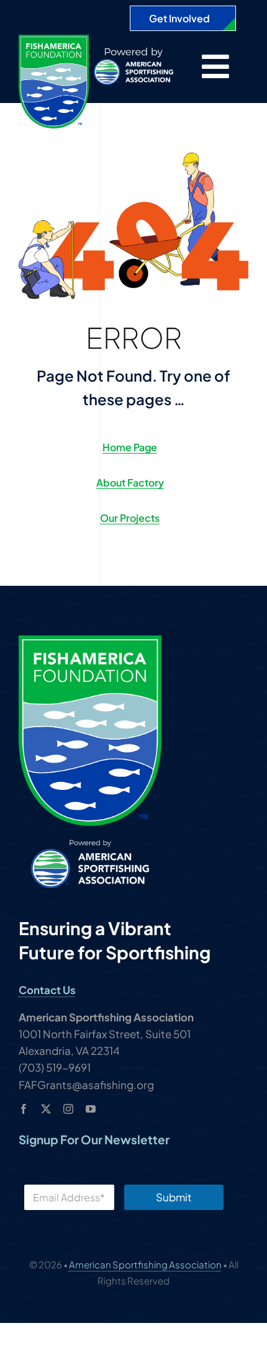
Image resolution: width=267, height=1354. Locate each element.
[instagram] (68, 1109)
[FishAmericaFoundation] (54, 40)
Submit (174, 1197)
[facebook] (24, 1109)
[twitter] (46, 1109)
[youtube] (91, 1109)
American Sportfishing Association (145, 1264)
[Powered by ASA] (133, 53)
